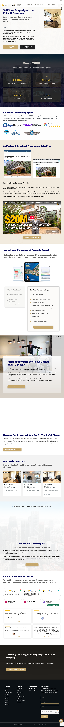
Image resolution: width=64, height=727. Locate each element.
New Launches (28, 4)
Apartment (26, 492)
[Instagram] (61, 4)
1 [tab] (49, 481)
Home (13, 4)
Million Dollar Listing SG (15, 372)
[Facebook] (61, 0)
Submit (44, 716)
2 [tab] (50, 481)
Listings (19, 4)
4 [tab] (13, 481)
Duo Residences (48, 484)
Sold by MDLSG (47, 472)
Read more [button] (7, 597)
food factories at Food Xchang (16, 559)
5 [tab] (14, 481)
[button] (21, 4)
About (13, 5)
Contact (19, 5)
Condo (5, 492)
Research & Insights (51, 4)
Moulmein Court (28, 484)
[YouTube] (61, 2)
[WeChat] (61, 9)
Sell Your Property (38, 4)
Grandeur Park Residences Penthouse (32, 558)
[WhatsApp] (61, 7)
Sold (49, 494)
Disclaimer (47, 724)
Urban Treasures (8, 484)
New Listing (6, 472)
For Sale (10, 492)
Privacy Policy (42, 724)
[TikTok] (61, 5)
